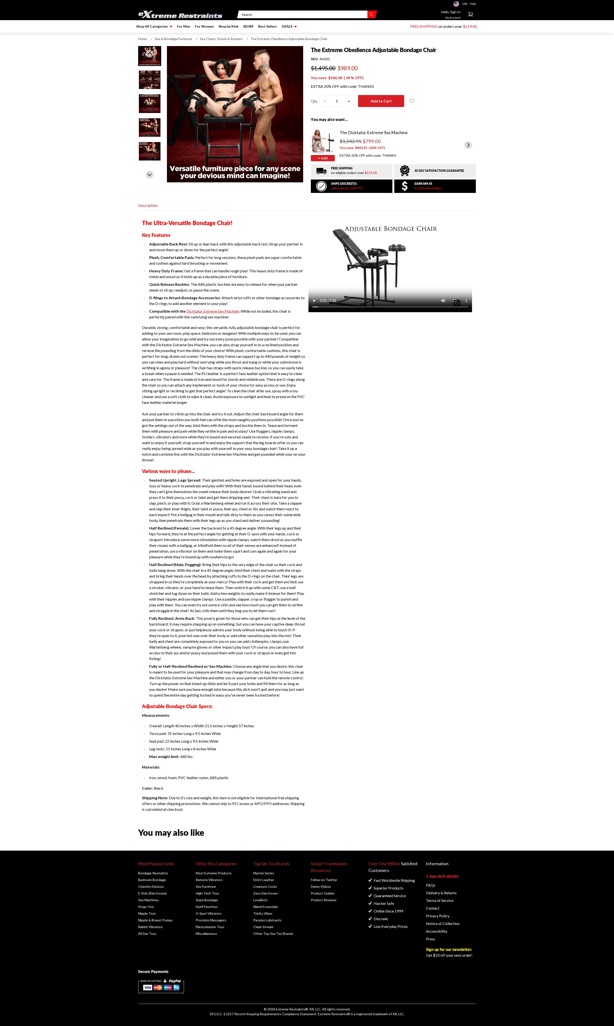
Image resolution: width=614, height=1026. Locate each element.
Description (148, 205)
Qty (314, 101)
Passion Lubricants (267, 920)
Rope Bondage (207, 900)
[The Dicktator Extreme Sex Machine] (323, 141)
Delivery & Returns (441, 892)
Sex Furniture (206, 886)
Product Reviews (324, 900)
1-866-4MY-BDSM (442, 876)
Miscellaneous (206, 933)
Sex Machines (148, 900)
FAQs (430, 885)
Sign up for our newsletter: (449, 949)
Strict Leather (263, 880)
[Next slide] (150, 175)
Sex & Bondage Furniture (173, 39)
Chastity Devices (151, 886)
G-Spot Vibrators (209, 913)
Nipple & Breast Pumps (155, 920)
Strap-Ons (146, 907)
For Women (204, 26)
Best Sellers (267, 26)
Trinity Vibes (262, 913)
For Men (183, 26)
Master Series (263, 873)
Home (142, 39)
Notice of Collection (443, 923)
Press (430, 939)
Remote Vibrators (209, 880)
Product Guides (323, 893)
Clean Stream (263, 927)
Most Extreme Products (214, 873)
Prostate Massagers (211, 920)
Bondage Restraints (153, 873)
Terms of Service (439, 900)
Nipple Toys (147, 913)
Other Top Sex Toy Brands (273, 933)
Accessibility (436, 931)
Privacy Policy (437, 915)
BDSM (248, 26)
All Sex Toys (147, 933)
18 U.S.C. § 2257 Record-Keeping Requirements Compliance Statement (262, 1014)
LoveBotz (260, 900)
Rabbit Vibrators (150, 927)
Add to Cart (381, 101)
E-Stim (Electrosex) (152, 893)
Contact (432, 908)
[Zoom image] (235, 114)
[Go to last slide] (150, 54)
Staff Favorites (207, 907)
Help (473, 4)
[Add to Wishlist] (412, 101)
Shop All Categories (152, 26)
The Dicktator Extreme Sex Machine (374, 132)
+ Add (323, 158)
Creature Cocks (265, 886)
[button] (149, 80)
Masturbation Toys (210, 927)
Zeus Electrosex (265, 893)
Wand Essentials (265, 907)
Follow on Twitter (324, 880)
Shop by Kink (228, 26)
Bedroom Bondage (152, 880)
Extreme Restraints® (334, 1014)
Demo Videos (321, 886)
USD (457, 3)
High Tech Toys (207, 893)
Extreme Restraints (290, 1009)
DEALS (287, 26)
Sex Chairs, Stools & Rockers (221, 39)
